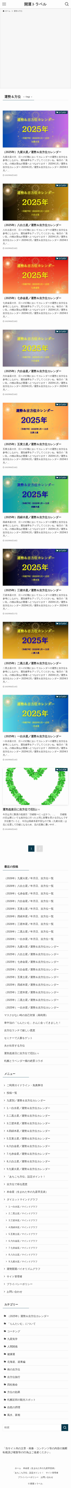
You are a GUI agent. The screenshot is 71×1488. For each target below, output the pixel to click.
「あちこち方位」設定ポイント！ (26, 1176)
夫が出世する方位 (14, 1045)
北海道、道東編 (16, 1361)
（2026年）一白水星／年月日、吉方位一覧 (29, 939)
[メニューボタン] (4, 4)
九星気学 (12, 1339)
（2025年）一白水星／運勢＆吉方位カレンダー (31, 1007)
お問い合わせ (14, 1291)
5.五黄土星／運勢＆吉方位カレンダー (28, 1138)
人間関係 (12, 1346)
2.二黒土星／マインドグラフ (23, 1213)
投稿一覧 (12, 1093)
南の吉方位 (13, 1369)
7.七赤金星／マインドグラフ (23, 1248)
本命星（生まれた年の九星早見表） (27, 1192)
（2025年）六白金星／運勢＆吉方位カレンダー (31, 969)
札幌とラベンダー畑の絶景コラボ (23, 1060)
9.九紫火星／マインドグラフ (23, 1261)
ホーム (18, 1468)
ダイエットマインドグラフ (22, 1199)
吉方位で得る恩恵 (17, 1184)
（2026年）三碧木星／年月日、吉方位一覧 (29, 924)
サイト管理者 (14, 1276)
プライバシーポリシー (20, 1284)
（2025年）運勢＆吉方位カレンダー (28, 1316)
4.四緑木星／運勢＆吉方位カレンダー (28, 1131)
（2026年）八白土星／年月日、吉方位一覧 (29, 886)
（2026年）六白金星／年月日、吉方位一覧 (29, 901)
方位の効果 (13, 1392)
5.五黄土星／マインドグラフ (23, 1234)
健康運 (11, 1354)
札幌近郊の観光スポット (21, 1399)
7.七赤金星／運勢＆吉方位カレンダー (28, 1153)
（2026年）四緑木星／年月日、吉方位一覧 (29, 916)
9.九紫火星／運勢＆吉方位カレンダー (28, 1169)
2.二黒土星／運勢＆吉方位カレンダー (28, 1115)
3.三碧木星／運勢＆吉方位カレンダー (28, 1123)
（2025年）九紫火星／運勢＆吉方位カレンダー (31, 946)
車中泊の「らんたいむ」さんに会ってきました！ (32, 1022)
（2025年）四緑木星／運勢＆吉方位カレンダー (31, 984)
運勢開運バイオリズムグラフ (23, 1269)
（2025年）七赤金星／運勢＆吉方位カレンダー (31, 962)
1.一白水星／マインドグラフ (23, 1206)
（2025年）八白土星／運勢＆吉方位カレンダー (31, 954)
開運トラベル (35, 4)
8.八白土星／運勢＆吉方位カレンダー (28, 1161)
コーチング (13, 1331)
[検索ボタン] (67, 4)
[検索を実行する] (64, 1427)
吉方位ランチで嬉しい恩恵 (19, 1030)
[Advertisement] (35, 49)
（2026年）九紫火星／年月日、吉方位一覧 (29, 878)
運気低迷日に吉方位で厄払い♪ (21, 1053)
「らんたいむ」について (21, 1323)
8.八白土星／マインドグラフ (23, 1254)
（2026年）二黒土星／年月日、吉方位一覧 (29, 931)
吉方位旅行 (13, 1377)
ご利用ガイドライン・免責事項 (25, 1085)
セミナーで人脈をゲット (18, 1038)
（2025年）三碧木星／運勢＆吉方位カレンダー (31, 992)
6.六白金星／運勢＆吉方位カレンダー (28, 1146)
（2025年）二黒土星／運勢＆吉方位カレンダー (31, 1000)
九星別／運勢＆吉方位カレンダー (26, 1100)
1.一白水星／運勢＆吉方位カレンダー (28, 1108)
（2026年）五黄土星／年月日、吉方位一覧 (29, 908)
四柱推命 (12, 1384)
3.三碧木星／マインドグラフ (23, 1220)
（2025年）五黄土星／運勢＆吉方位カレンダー (31, 977)
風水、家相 (13, 1415)
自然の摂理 (13, 1407)
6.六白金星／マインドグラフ (23, 1241)
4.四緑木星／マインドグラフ (23, 1227)
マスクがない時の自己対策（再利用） (26, 1015)
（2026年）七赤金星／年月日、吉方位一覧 (29, 893)
